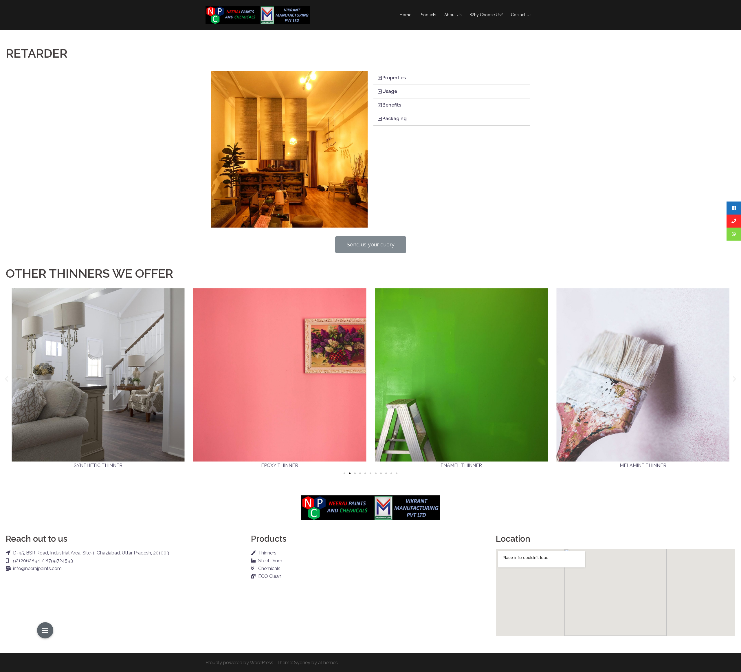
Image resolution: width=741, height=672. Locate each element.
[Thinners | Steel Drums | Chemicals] (258, 14)
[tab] (451, 78)
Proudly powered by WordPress (239, 662)
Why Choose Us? (486, 14)
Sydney (302, 662)
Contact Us (521, 14)
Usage (389, 91)
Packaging (394, 118)
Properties (394, 77)
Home (405, 14)
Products (427, 14)
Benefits (391, 105)
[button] (370, 244)
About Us (453, 14)
